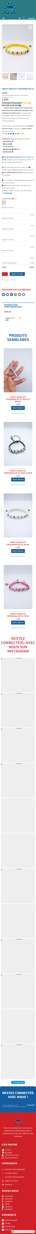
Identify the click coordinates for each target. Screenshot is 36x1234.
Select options (18, 408)
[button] (3, 18)
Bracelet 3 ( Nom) (7, 229)
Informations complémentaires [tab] (13, 305)
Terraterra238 (18, 1082)
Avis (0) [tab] (7, 311)
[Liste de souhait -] (20, 18)
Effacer (4, 205)
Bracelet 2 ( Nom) (7, 218)
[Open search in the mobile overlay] (23, 18)
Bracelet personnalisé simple (13, 95)
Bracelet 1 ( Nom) (7, 207)
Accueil (3, 95)
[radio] (3, 202)
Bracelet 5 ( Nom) (7, 250)
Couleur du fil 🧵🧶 (8, 198)
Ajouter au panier (17, 274)
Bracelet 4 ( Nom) (7, 240)
